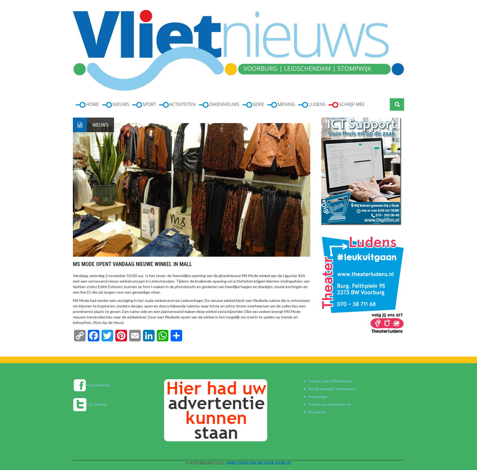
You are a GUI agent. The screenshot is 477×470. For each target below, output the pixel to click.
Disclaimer (317, 412)
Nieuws (100, 125)
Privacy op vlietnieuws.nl (329, 404)
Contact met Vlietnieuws (330, 381)
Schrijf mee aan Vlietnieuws (332, 388)
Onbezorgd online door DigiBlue (259, 463)
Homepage (317, 396)
